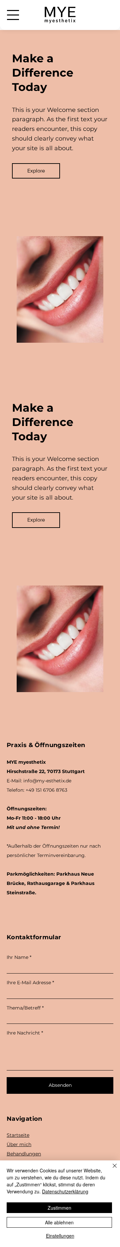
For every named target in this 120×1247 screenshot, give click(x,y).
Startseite (18, 1135)
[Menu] (13, 15)
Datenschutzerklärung (65, 1191)
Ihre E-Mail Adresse (29, 982)
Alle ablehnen (59, 1222)
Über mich (19, 1144)
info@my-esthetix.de (47, 781)
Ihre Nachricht (23, 1033)
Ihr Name (17, 957)
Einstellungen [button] (60, 1235)
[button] (36, 171)
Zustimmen (59, 1207)
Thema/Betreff (24, 1008)
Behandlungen (24, 1154)
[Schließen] (111, 1170)
